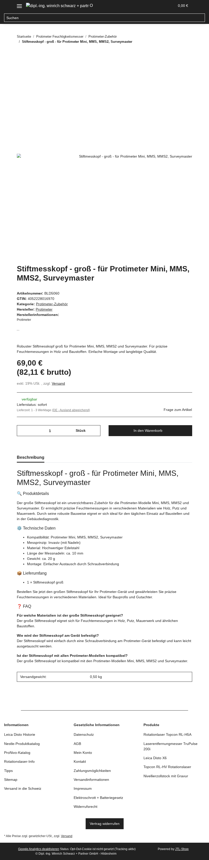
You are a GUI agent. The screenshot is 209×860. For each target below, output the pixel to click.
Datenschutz (84, 734)
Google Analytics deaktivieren (38, 849)
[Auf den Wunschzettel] (181, 78)
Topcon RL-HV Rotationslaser (167, 767)
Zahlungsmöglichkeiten (92, 771)
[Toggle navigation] (19, 4)
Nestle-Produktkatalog (22, 744)
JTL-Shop (182, 849)
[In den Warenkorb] (21, 66)
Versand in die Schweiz (22, 788)
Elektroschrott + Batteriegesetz (98, 798)
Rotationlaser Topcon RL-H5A (167, 734)
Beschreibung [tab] (30, 457)
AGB (77, 744)
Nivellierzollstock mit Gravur (165, 776)
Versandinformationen (91, 780)
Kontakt (80, 761)
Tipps (8, 771)
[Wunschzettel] (158, 6)
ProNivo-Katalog (17, 753)
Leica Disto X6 (155, 758)
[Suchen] (201, 17)
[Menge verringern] (22, 430)
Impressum (83, 788)
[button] (146, 6)
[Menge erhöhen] (94, 430)
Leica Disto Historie (19, 734)
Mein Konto (83, 753)
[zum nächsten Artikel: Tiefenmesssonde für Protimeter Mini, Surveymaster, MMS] (186, 51)
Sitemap (10, 780)
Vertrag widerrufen (105, 824)
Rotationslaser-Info (19, 761)
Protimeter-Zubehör (52, 304)
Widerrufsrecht (85, 806)
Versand (58, 383)
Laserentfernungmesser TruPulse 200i (170, 746)
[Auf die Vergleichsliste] (168, 78)
